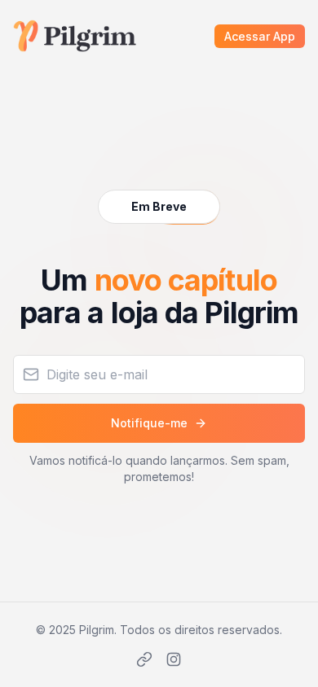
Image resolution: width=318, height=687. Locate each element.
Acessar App (259, 36)
